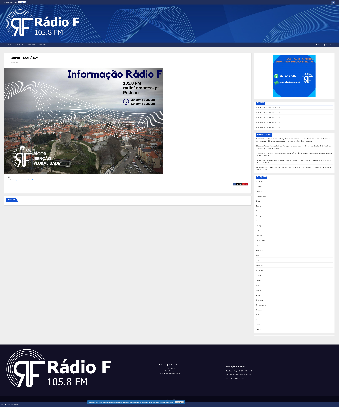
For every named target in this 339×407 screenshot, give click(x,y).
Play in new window (20, 180)
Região (258, 285)
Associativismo (261, 196)
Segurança (259, 300)
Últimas (258, 330)
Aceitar (179, 402)
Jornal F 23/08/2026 (262, 117)
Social (258, 315)
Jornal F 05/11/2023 (24, 58)
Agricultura (260, 186)
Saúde (258, 295)
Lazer (258, 260)
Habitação (259, 251)
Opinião (258, 275)
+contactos (283, 381)
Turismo (259, 325)
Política (258, 280)
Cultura (258, 206)
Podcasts (328, 44)
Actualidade (260, 181)
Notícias (18, 45)
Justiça (258, 255)
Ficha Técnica (169, 371)
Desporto (259, 211)
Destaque (259, 216)
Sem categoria (261, 305)
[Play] (9, 177)
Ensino (258, 231)
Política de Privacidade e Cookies (169, 374)
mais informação (169, 402)
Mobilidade (260, 270)
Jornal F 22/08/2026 (262, 122)
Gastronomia (260, 241)
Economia (259, 221)
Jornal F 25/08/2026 (262, 112)
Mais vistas (259, 265)
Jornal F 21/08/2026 (262, 127)
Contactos (43, 45)
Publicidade (31, 45)
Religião (258, 290)
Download (31, 180)
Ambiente (259, 191)
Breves (258, 201)
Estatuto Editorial (169, 368)
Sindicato (259, 310)
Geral (258, 246)
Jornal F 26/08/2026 (262, 107)
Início (10, 45)
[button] (334, 44)
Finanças (259, 236)
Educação (259, 226)
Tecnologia (259, 320)
